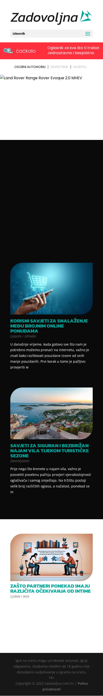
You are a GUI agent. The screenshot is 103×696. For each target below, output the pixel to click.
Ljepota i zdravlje (23, 336)
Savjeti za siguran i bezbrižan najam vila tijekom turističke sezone (49, 450)
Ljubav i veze (19, 596)
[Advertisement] (51, 201)
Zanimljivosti (19, 461)
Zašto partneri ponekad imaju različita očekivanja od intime (50, 588)
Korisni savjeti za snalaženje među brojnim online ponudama (49, 326)
